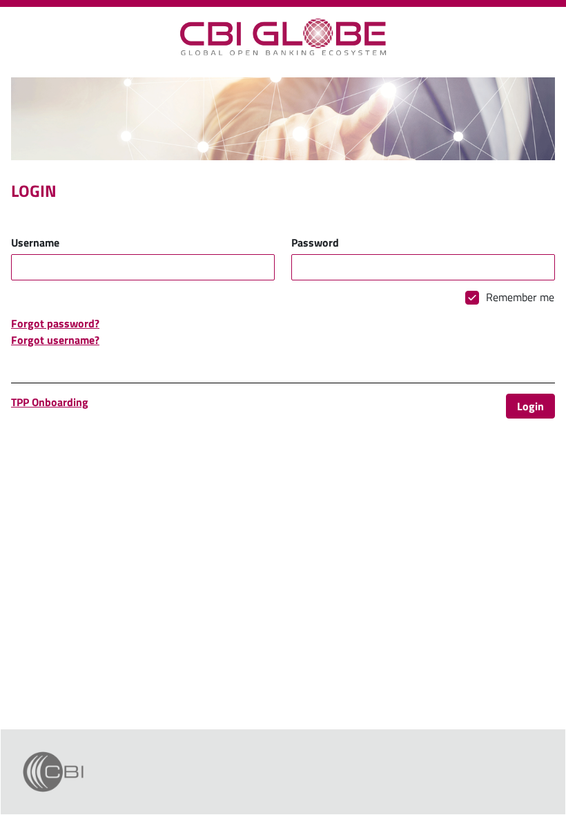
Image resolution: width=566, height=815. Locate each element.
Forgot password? (55, 323)
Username (35, 242)
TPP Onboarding (49, 402)
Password (315, 242)
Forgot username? (55, 340)
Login (530, 406)
